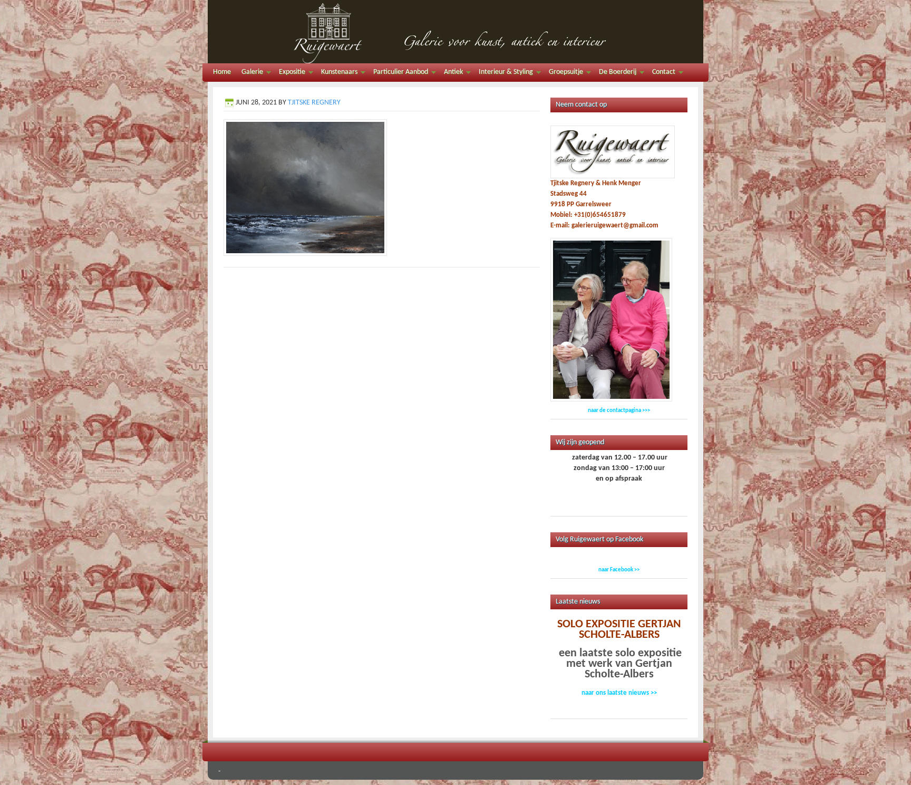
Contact (661, 73)
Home (222, 72)
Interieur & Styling (503, 73)
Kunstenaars (336, 73)
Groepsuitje (563, 73)
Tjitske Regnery (314, 103)
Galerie (249, 73)
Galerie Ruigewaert (455, 31)
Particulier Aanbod (398, 73)
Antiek (451, 73)
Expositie (289, 73)
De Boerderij (615, 73)
